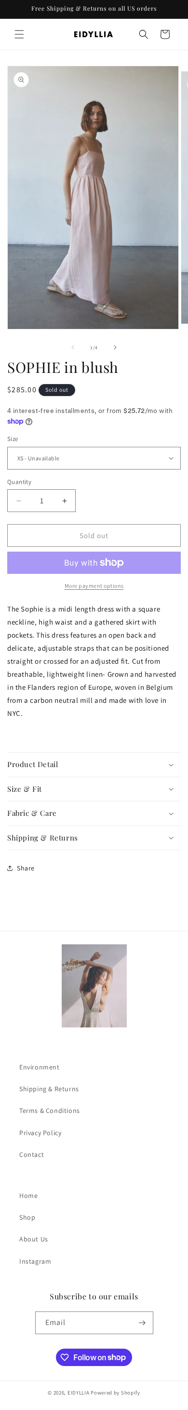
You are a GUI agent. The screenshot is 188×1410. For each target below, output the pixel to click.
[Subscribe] (142, 1322)
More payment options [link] (94, 585)
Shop (27, 1217)
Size (12, 439)
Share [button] (26, 868)
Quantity (19, 482)
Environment (39, 1067)
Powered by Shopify (115, 1392)
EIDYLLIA (78, 1392)
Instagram (35, 1261)
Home (28, 1195)
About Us (33, 1239)
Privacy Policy (40, 1132)
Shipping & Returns (49, 1088)
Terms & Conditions (49, 1110)
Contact (31, 1154)
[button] (19, 34)
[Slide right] (115, 347)
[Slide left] (72, 347)
